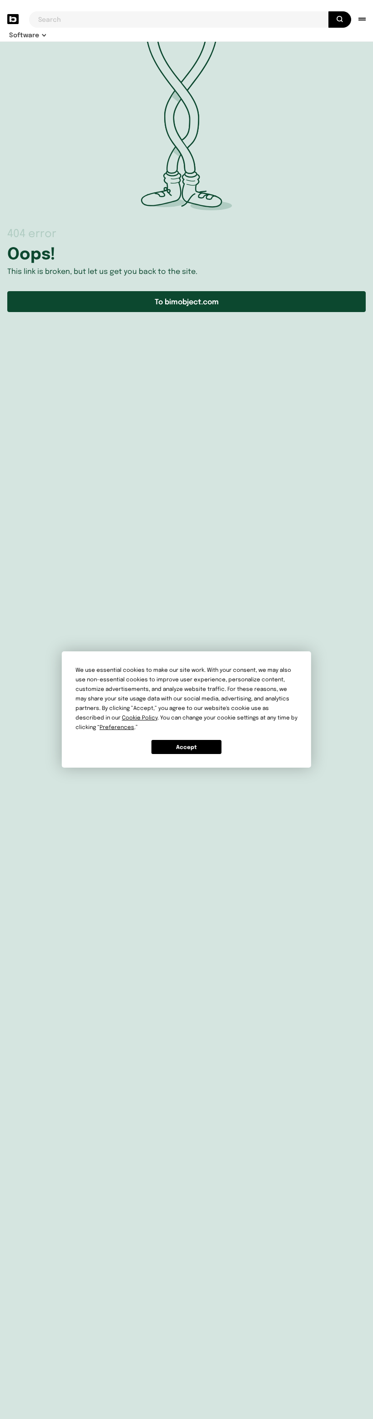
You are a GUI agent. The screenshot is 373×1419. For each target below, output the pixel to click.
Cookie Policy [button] (139, 717)
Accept (186, 747)
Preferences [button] (117, 727)
